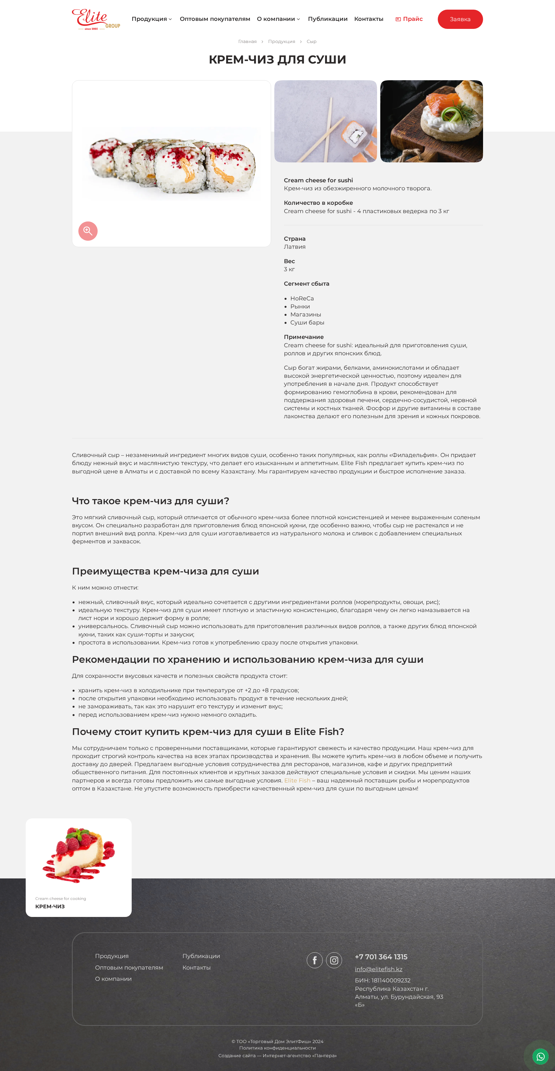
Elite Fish (297, 780)
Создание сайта (237, 1055)
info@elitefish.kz (378, 969)
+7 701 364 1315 (381, 957)
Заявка (460, 19)
